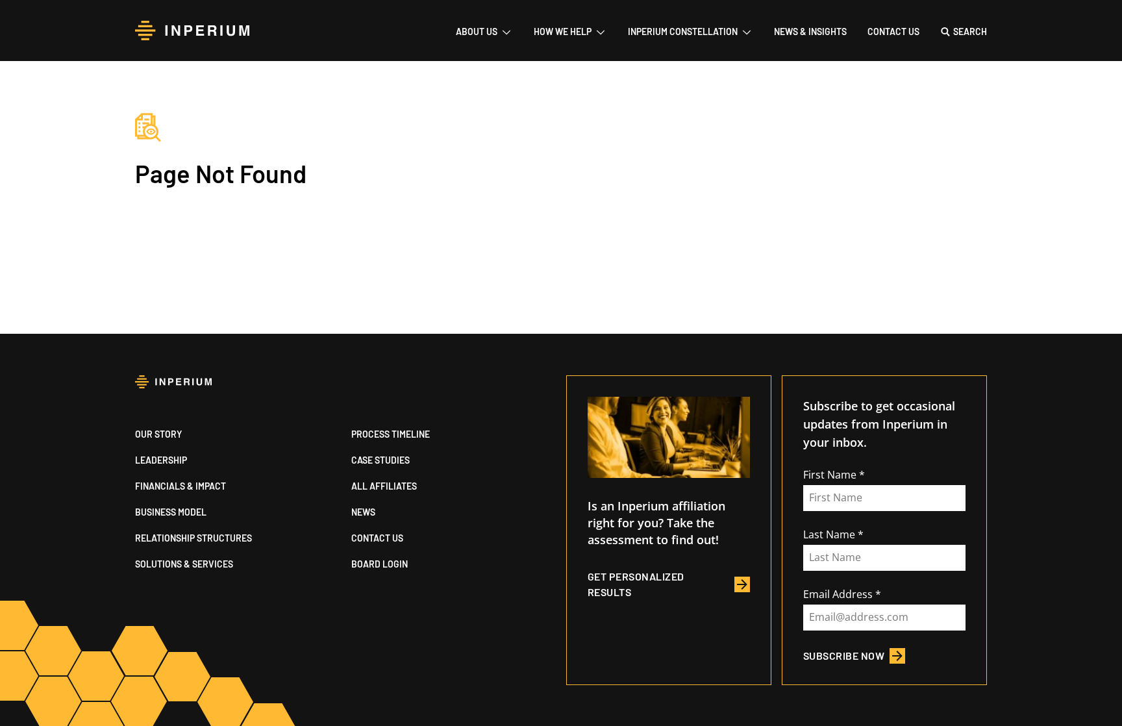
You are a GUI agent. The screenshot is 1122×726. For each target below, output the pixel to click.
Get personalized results (636, 584)
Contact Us (893, 31)
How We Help (563, 31)
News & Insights (810, 31)
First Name (829, 475)
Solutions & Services (184, 564)
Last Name (829, 534)
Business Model (170, 512)
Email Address (838, 594)
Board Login (379, 564)
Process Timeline (390, 434)
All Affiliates (384, 486)
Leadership (161, 460)
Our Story (158, 434)
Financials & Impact (180, 486)
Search (970, 31)
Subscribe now (843, 655)
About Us (476, 31)
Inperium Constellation (683, 31)
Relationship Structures (193, 538)
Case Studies (380, 460)
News (363, 512)
